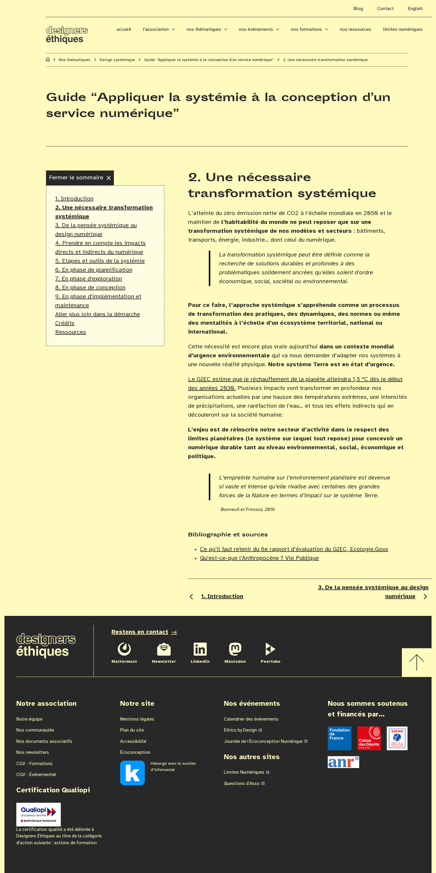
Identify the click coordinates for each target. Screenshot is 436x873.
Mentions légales (137, 719)
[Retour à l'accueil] (75, 32)
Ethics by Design (240, 730)
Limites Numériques (403, 29)
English (415, 8)
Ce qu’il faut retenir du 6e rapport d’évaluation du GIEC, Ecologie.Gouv (294, 549)
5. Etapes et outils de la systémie (100, 261)
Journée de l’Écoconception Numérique (263, 741)
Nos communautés (35, 730)
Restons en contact (140, 632)
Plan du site (132, 730)
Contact (385, 8)
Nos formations (306, 29)
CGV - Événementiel (36, 774)
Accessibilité (133, 741)
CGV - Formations (34, 764)
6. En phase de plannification (93, 270)
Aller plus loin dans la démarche (97, 314)
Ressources (70, 332)
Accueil (124, 29)
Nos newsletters (32, 752)
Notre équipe (29, 719)
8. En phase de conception (90, 288)
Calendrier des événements (251, 719)
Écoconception (135, 752)
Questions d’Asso (242, 783)
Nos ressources (355, 29)
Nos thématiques (204, 29)
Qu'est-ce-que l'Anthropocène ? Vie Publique (259, 558)
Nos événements (256, 29)
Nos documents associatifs (44, 741)
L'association (156, 29)
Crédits (64, 323)
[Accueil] (48, 60)
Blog (358, 8)
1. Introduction (74, 199)
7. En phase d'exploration (88, 279)
